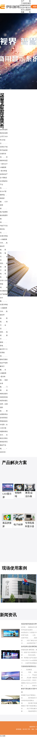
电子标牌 (18, 524)
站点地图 (2, 736)
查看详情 (2, 452)
